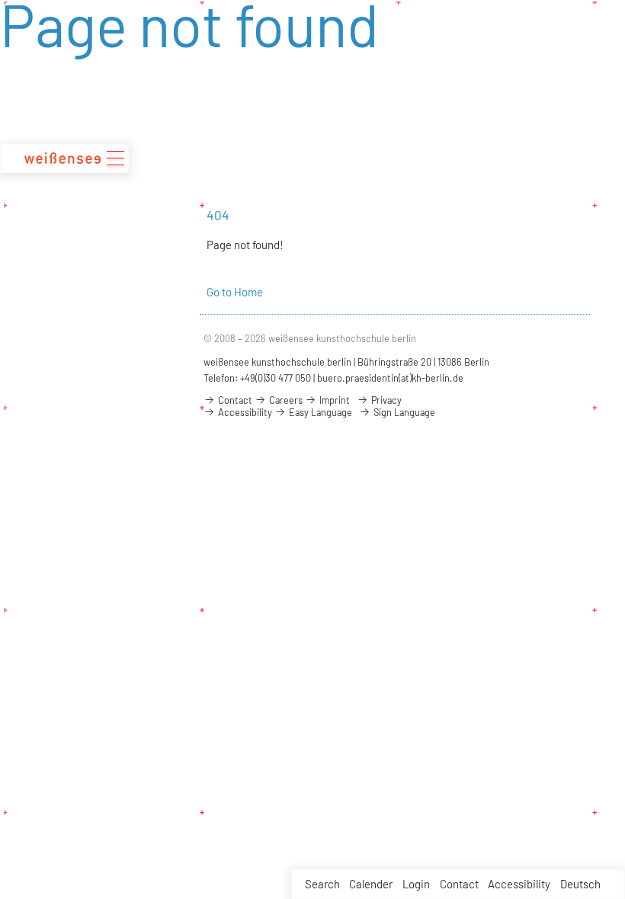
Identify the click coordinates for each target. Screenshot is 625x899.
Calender (371, 884)
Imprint (333, 400)
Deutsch (580, 884)
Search (322, 884)
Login (416, 884)
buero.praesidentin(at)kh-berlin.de (390, 378)
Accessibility (519, 884)
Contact (459, 884)
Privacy (385, 400)
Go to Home (235, 292)
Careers (285, 400)
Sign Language (403, 412)
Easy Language (319, 412)
